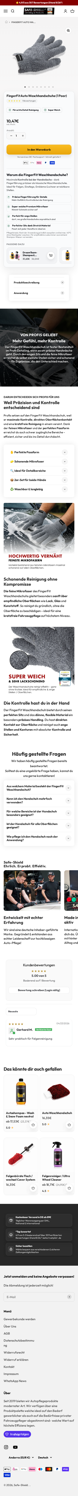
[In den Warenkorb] (51, 256)
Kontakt (9, 1367)
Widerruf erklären (16, 1360)
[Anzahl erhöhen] (22, 135)
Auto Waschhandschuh (57, 1113)
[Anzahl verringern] (10, 135)
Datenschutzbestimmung (19, 1343)
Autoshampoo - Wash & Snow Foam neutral (20, 1114)
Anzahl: (10, 130)
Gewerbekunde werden (19, 1319)
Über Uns (10, 1326)
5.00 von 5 (39, 976)
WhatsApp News (15, 1381)
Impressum (11, 1374)
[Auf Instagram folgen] (6, 1447)
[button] (14, 101)
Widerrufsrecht (14, 1352)
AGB (7, 1333)
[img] (16, 1024)
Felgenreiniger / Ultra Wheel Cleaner (56, 1177)
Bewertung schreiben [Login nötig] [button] (39, 990)
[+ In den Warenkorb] (33, 1125)
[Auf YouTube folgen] (15, 1447)
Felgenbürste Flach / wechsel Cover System (20, 1177)
